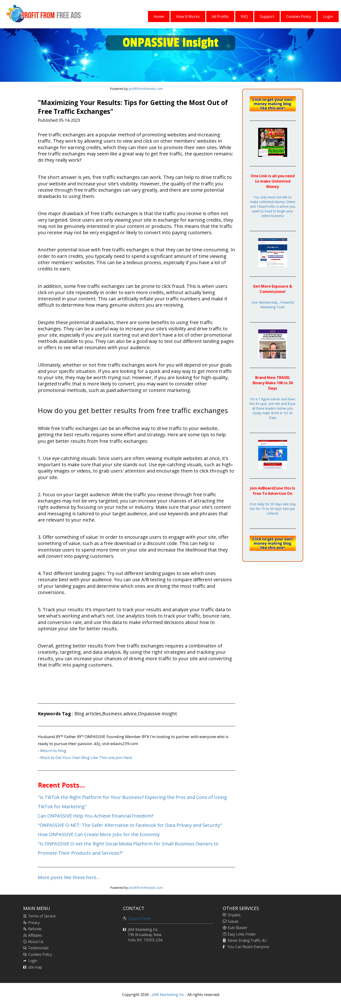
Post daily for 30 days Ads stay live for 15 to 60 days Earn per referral (273, 509)
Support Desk (139, 918)
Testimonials (38, 947)
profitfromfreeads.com (146, 88)
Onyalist (234, 914)
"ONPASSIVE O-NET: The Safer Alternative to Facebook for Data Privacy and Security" (130, 825)
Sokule (233, 921)
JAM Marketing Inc (167, 994)
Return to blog (53, 750)
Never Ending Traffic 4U (247, 940)
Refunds (35, 928)
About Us (35, 941)
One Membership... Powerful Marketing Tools (272, 304)
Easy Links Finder (242, 934)
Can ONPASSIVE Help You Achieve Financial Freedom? (95, 816)
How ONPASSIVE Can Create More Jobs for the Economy (99, 834)
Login (32, 960)
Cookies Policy (40, 954)
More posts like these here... (69, 877)
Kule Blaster (238, 927)
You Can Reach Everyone (248, 946)
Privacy (34, 922)
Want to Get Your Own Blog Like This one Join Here (86, 757)
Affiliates (35, 935)
